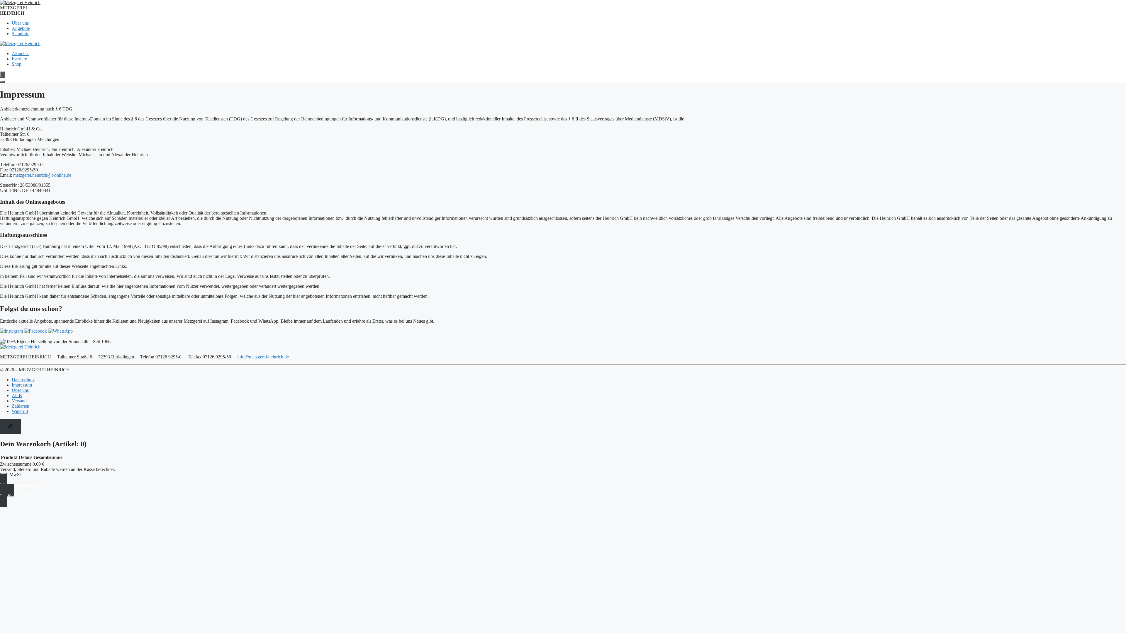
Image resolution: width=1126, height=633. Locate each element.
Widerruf (20, 411)
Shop (16, 64)
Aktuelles (20, 53)
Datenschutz (23, 379)
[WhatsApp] (60, 331)
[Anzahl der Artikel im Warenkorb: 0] (2, 75)
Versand (19, 400)
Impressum (22, 384)
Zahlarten (20, 406)
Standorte (20, 33)
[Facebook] (36, 331)
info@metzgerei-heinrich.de (263, 356)
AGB (17, 395)
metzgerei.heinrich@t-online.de (42, 175)
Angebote (21, 28)
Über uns (20, 23)
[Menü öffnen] (2, 82)
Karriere (19, 58)
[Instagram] (12, 331)
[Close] (10, 426)
